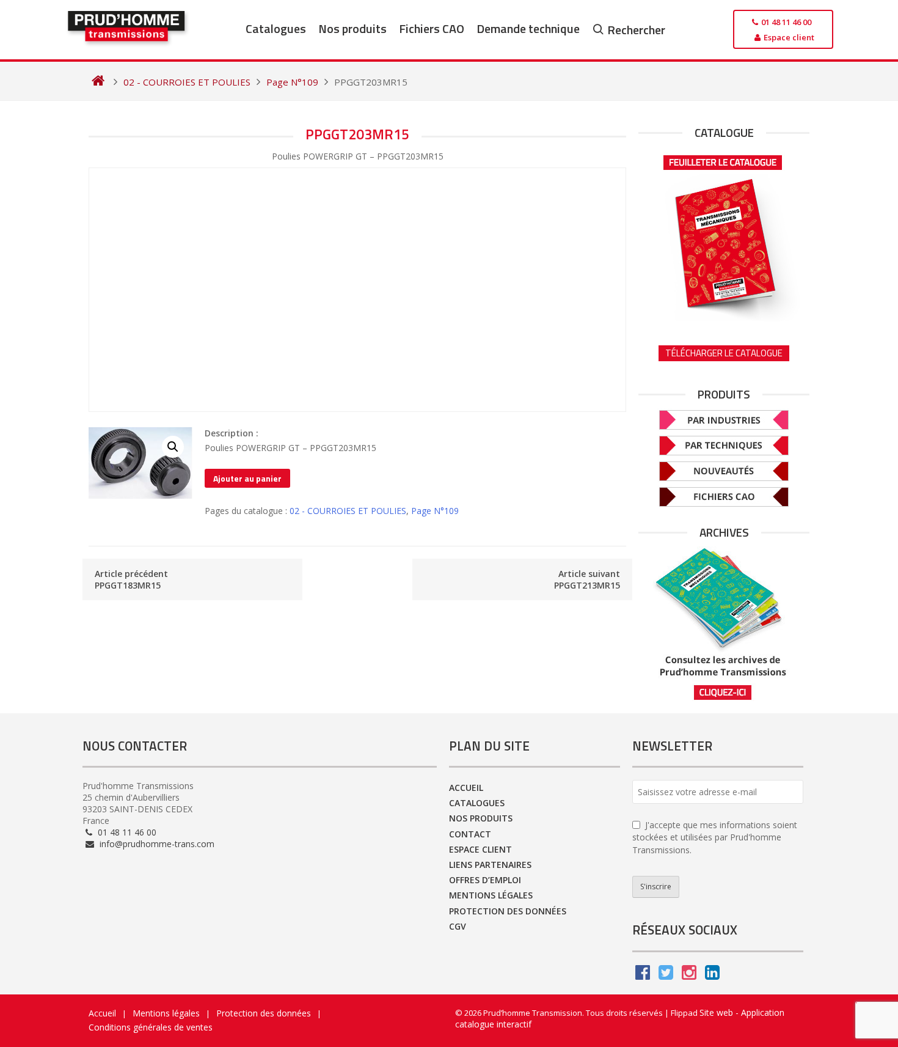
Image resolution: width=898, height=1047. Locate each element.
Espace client (480, 849)
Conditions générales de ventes (151, 1027)
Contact (470, 834)
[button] (173, 447)
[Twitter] (665, 975)
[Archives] (723, 623)
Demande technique (528, 28)
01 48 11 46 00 (125, 832)
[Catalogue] (723, 234)
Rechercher (636, 29)
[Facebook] (642, 975)
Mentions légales (491, 895)
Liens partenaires (490, 864)
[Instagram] (689, 975)
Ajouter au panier (247, 478)
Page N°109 (435, 510)
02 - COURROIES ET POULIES (348, 510)
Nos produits (352, 28)
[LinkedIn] (712, 975)
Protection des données (507, 911)
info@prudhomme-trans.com (155, 844)
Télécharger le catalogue (724, 353)
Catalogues (276, 28)
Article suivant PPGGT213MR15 (587, 579)
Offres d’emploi (485, 880)
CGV (457, 926)
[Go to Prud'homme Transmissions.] (98, 82)
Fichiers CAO (431, 28)
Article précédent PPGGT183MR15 (131, 579)
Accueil (466, 787)
